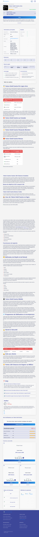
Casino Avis (19, 462)
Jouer (19, 17)
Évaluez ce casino (19, 424)
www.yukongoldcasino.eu (14, 39)
